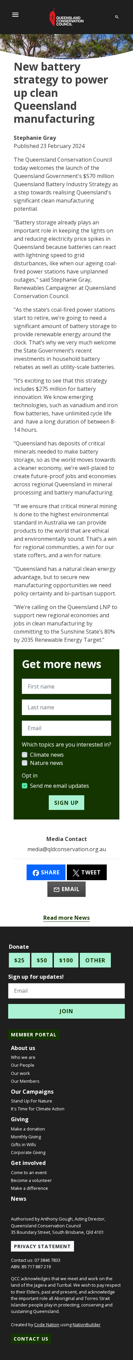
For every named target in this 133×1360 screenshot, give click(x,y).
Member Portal (34, 1034)
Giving (20, 1119)
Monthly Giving (26, 1137)
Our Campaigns (32, 1091)
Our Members (25, 1081)
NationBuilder (87, 1324)
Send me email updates (59, 785)
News (18, 1198)
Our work (20, 1073)
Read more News (66, 917)
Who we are (23, 1057)
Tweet (90, 872)
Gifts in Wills (23, 1144)
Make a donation (28, 1129)
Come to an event (29, 1172)
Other (95, 960)
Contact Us (31, 1338)
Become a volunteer (31, 1180)
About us (23, 1048)
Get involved (28, 1163)
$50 (42, 960)
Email (70, 889)
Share (49, 872)
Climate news (47, 754)
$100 (66, 960)
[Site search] (117, 16)
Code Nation (46, 1324)
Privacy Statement (42, 1246)
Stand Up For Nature (31, 1101)
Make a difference (29, 1188)
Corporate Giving (28, 1152)
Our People (22, 1065)
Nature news (46, 763)
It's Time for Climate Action (37, 1109)
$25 (19, 960)
